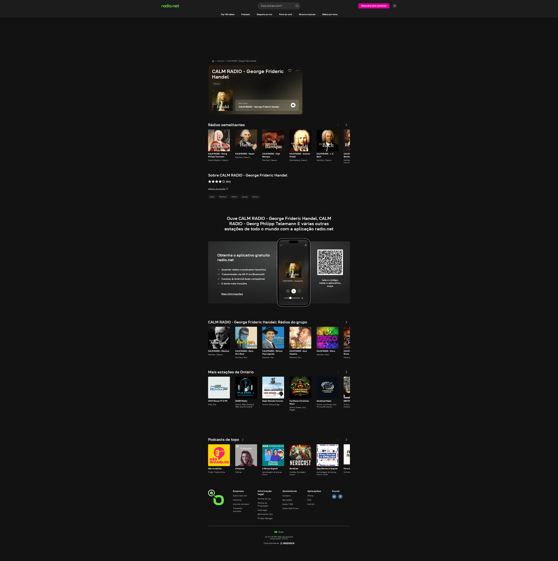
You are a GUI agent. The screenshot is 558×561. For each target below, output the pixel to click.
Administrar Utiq (265, 514)
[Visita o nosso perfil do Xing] (340, 496)
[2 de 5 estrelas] (213, 181)
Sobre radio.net (240, 496)
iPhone (310, 496)
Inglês (212, 197)
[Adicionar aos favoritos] (289, 70)
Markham (223, 197)
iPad (309, 500)
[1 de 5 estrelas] (209, 181)
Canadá (245, 197)
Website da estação (216, 189)
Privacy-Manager (265, 518)
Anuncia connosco (241, 504)
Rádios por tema (329, 14)
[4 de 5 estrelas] (220, 181)
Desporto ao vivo (264, 14)
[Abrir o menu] (394, 6)
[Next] (346, 123)
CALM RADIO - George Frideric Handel (259, 107)
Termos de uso (264, 499)
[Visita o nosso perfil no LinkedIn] (334, 496)
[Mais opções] (297, 70)
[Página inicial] (213, 61)
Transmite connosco (237, 509)
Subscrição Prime (290, 508)
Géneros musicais (307, 14)
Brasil (281, 532)
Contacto (286, 496)
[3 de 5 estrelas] (216, 181)
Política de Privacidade (263, 504)
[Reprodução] (293, 105)
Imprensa (237, 500)
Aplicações (287, 500)
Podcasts (245, 14)
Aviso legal (262, 510)
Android (310, 504)
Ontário (234, 197)
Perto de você (285, 14)
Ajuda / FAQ (287, 504)
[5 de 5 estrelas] (223, 181)
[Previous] (338, 123)
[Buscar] (297, 6)
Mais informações (232, 294)
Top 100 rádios (227, 14)
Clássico (216, 84)
